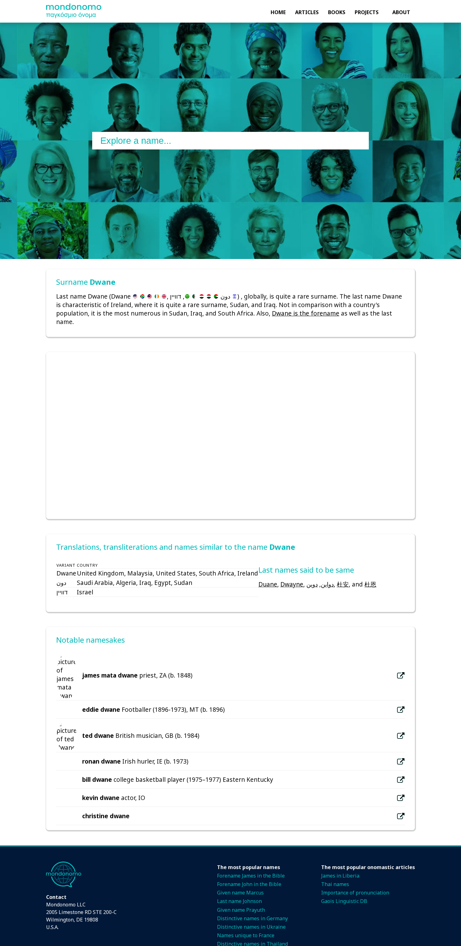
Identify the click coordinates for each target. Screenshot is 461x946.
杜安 (343, 584)
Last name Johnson (239, 901)
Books (336, 12)
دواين (327, 584)
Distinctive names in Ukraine (251, 926)
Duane (267, 584)
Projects (367, 12)
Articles (307, 12)
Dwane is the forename (305, 313)
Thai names (335, 884)
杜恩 (370, 584)
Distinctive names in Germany (252, 918)
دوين (312, 584)
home (278, 12)
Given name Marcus (240, 892)
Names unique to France (245, 935)
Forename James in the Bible (251, 875)
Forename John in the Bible (249, 884)
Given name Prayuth (241, 909)
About (401, 12)
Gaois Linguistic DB (344, 901)
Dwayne (291, 584)
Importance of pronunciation (355, 892)
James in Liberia (340, 875)
